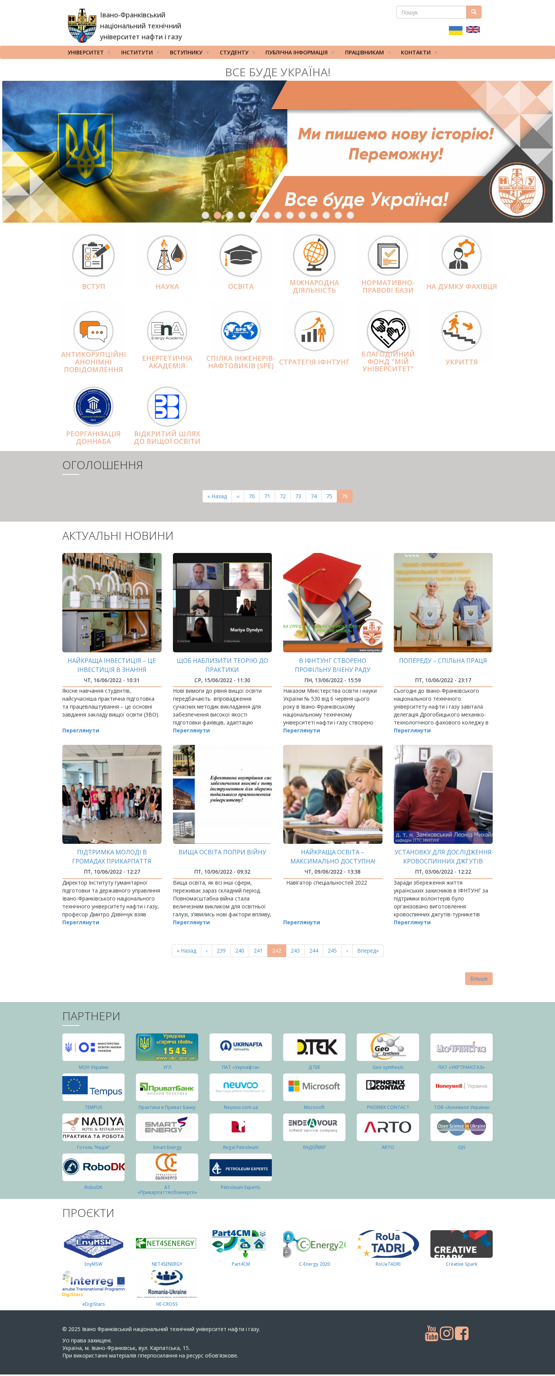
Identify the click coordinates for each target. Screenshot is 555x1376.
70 (254, 496)
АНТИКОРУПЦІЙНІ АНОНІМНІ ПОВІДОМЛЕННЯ (93, 362)
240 (241, 950)
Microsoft (314, 1107)
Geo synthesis (388, 1067)
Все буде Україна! (277, 72)
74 (316, 496)
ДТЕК (314, 1067)
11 (326, 215)
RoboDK (93, 1187)
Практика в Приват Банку (167, 1107)
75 (331, 496)
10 (314, 215)
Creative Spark (461, 1264)
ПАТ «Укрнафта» (240, 1067)
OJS (462, 1147)
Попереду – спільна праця (443, 660)
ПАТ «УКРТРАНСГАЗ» (461, 1067)
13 (350, 215)
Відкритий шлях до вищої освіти (167, 437)
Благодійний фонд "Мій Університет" (388, 361)
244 (315, 950)
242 (279, 952)
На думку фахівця (461, 286)
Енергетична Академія (167, 362)
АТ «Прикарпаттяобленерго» (167, 1189)
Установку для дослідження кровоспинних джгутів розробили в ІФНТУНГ (443, 861)
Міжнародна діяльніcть (314, 286)
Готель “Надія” (93, 1147)
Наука (167, 286)
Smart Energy (167, 1147)
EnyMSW (93, 1264)
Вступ (93, 286)
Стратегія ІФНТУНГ (314, 361)
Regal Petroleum (241, 1147)
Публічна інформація (294, 54)
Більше (479, 978)
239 (223, 950)
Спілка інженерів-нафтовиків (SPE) (240, 362)
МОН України (93, 1067)
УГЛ (167, 1067)
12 (338, 215)
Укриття (462, 361)
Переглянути (80, 730)
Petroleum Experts (241, 1187)
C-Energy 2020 (314, 1264)
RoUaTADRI (388, 1264)
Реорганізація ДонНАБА (93, 437)
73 (300, 496)
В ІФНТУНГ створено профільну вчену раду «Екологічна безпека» (332, 669)
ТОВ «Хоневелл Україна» (462, 1107)
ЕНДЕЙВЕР (314, 1147)
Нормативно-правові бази (388, 286)
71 (269, 496)
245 (334, 950)
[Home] (82, 26)
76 (347, 498)
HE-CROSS (167, 1304)
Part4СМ (241, 1264)
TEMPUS (93, 1107)
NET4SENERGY (167, 1264)
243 (297, 950)
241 (260, 950)
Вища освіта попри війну (222, 852)
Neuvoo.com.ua (241, 1107)
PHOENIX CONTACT (388, 1107)
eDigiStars (93, 1304)
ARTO (388, 1147)
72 (285, 496)
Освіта (241, 286)
